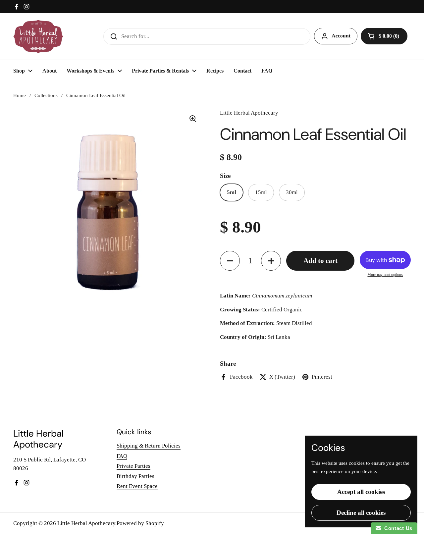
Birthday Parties (135, 476)
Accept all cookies (361, 491)
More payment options (385, 274)
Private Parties (133, 466)
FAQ (122, 456)
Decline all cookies (361, 512)
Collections (46, 95)
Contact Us (396, 528)
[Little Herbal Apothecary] (38, 36)
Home (19, 95)
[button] (384, 36)
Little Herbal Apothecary (86, 523)
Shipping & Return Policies (149, 446)
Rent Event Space (137, 486)
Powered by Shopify (140, 523)
